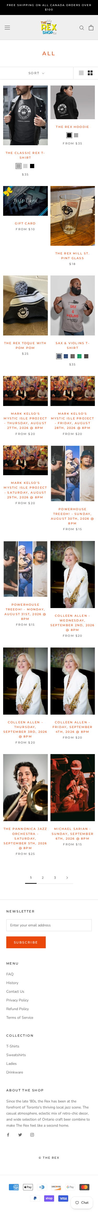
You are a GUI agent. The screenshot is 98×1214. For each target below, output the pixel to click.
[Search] (81, 27)
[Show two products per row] (90, 73)
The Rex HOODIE (72, 127)
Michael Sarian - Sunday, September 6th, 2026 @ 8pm (73, 833)
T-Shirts (12, 1046)
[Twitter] (20, 1134)
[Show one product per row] (81, 73)
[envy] (79, 356)
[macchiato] (86, 356)
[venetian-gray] (73, 356)
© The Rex (49, 1158)
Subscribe (26, 942)
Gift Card (25, 223)
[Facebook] (8, 1134)
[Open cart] (91, 27)
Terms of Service (19, 1017)
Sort (34, 73)
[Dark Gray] (18, 166)
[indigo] (59, 356)
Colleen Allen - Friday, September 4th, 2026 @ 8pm (73, 727)
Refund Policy (17, 1008)
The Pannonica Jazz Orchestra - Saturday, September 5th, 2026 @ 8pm (25, 838)
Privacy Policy (17, 1000)
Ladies (11, 1063)
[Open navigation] (7, 27)
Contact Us (15, 991)
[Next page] (67, 878)
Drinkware (14, 1072)
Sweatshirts (16, 1054)
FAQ (10, 974)
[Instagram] (32, 1134)
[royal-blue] (66, 356)
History (12, 982)
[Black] (32, 166)
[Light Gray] (25, 166)
